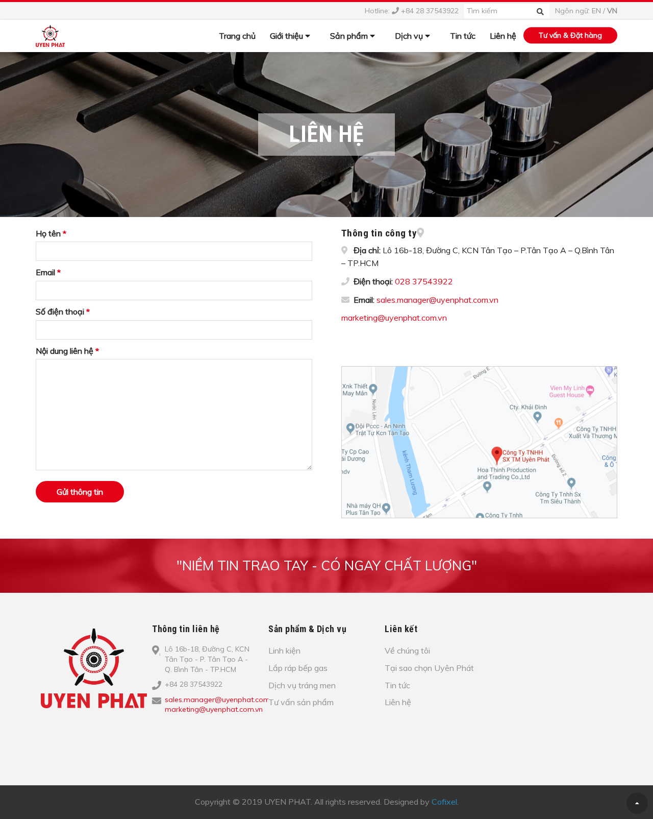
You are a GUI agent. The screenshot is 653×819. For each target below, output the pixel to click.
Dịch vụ (410, 36)
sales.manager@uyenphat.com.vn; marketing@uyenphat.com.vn (222, 704)
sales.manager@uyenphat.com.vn (437, 300)
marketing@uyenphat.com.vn (394, 317)
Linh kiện (284, 650)
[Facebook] (166, 726)
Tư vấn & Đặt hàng (570, 35)
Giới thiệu (287, 36)
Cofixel (444, 802)
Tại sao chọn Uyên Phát (429, 668)
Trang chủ (237, 36)
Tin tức (462, 36)
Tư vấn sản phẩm (301, 702)
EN (596, 10)
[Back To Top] (637, 803)
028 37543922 (424, 281)
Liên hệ (503, 36)
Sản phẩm (350, 36)
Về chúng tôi (407, 650)
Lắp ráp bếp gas (298, 668)
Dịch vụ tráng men (302, 685)
